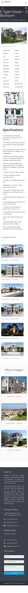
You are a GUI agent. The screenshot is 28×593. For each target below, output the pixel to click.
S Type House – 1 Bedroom (14, 396)
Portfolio (6, 20)
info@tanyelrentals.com (12, 546)
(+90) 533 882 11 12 (11, 522)
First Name (6, 554)
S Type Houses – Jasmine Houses (10, 319)
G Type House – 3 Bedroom (14, 450)
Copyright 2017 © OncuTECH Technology (14, 583)
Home (1, 20)
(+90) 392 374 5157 (11, 540)
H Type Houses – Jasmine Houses (10, 260)
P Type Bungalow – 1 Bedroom (14, 423)
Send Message (14, 573)
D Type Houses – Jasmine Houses (10, 358)
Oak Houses (12, 46)
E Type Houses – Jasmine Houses (10, 299)
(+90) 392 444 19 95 (11, 519)
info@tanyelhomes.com (12, 525)
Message (6, 564)
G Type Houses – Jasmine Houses (10, 338)
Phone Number (7, 559)
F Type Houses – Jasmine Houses (10, 279)
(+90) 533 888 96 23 (11, 543)
